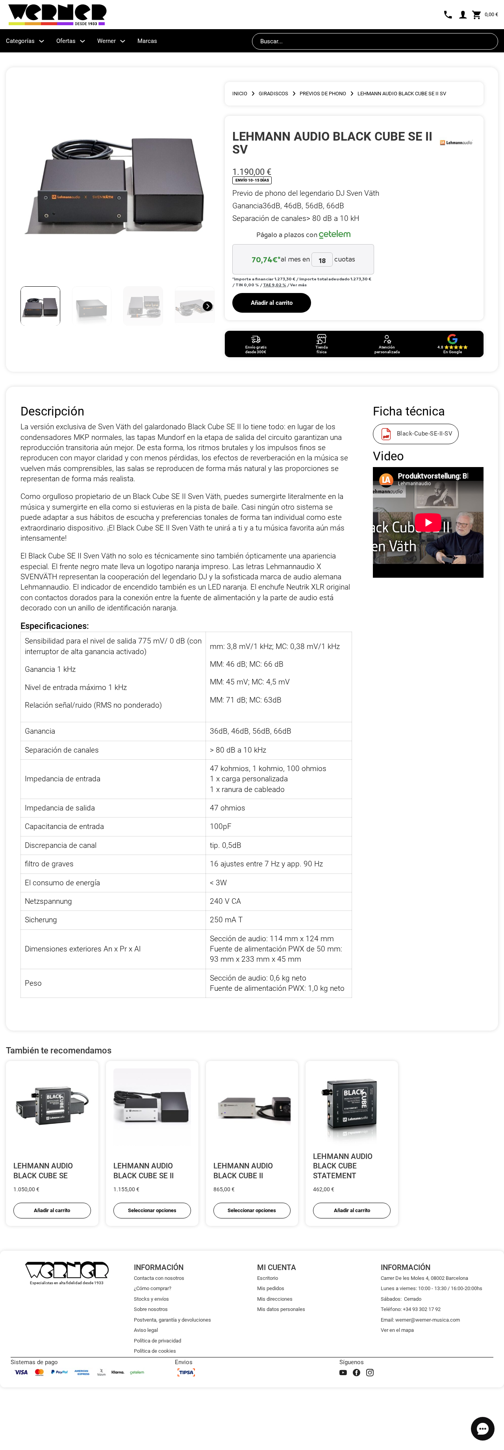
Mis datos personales (281, 1309)
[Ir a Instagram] (370, 1372)
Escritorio (267, 1278)
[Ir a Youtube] (343, 1372)
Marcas (147, 41)
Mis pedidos (270, 1288)
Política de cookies (155, 1351)
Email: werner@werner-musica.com (420, 1320)
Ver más (298, 284)
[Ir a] (456, 142)
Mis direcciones (275, 1299)
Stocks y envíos (151, 1299)
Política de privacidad (157, 1341)
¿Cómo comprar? (152, 1288)
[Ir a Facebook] (356, 1372)
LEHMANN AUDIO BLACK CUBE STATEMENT (342, 1166)
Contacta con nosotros (159, 1278)
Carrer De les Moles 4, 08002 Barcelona (424, 1278)
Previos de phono (323, 93)
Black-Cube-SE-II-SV (425, 434)
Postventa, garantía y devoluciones (172, 1320)
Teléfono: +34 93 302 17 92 (411, 1309)
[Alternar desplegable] (41, 41)
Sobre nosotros (151, 1309)
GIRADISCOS (273, 93)
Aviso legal (146, 1330)
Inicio (239, 93)
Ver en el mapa (397, 1330)
